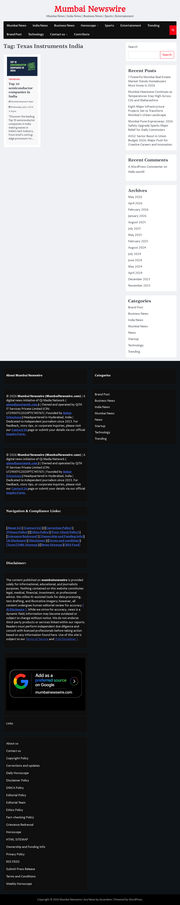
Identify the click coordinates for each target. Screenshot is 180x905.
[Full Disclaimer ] (66, 639)
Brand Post (14, 34)
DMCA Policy (15, 788)
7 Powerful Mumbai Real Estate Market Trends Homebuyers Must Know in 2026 (149, 81)
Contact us (57, 34)
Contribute (81, 34)
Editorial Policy (16, 795)
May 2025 (135, 235)
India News (40, 26)
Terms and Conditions (21, 876)
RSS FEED (13, 862)
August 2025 (137, 222)
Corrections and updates (23, 766)
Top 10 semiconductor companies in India (21, 90)
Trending (153, 26)
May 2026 (135, 197)
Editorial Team (15, 803)
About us (12, 744)
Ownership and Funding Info (25, 847)
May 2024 (135, 267)
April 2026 (135, 203)
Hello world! (136, 172)
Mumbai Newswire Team (22, 101)
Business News (64, 26)
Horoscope (88, 26)
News (132, 333)
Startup (133, 339)
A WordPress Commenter (145, 167)
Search (132, 47)
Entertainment (130, 26)
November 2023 (139, 286)
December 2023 (139, 279)
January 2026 (137, 216)
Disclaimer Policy (17, 780)
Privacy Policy (15, 854)
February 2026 (138, 210)
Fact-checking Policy (20, 817)
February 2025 (138, 241)
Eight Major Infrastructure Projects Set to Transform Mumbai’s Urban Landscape (147, 111)
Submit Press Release (20, 869)
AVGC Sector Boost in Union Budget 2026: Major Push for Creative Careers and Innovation (150, 140)
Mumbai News (16, 26)
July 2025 (134, 229)
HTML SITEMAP (17, 840)
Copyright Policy (17, 758)
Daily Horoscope (17, 773)
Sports (109, 26)
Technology (36, 34)
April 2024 (135, 273)
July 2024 (134, 254)
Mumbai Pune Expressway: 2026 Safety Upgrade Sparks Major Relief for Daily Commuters (150, 126)
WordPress (135, 899)
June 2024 (135, 260)
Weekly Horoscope (19, 884)
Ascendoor (105, 899)
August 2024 (137, 248)
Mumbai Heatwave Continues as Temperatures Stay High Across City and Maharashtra (150, 96)
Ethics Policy (14, 810)
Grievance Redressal (19, 825)
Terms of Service (37, 639)
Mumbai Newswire (90, 8)
